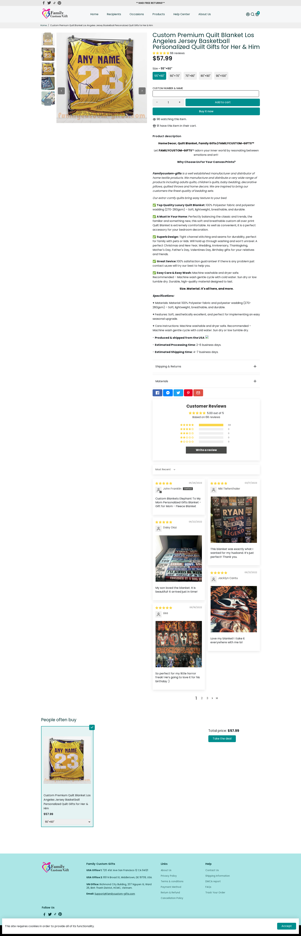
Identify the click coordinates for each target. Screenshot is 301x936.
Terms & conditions (172, 881)
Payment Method (171, 887)
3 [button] (207, 698)
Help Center (181, 14)
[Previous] (47, 36)
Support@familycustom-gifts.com (115, 893)
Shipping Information (217, 876)
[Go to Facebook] (44, 3)
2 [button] (202, 698)
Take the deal (222, 739)
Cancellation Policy (172, 898)
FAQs (208, 887)
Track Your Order (215, 892)
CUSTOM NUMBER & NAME (168, 88)
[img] (163, 483)
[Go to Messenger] (168, 392)
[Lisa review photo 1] (178, 644)
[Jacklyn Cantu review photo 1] (233, 609)
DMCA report (213, 881)
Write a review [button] (206, 450)
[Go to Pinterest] (59, 3)
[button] (161, 53)
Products (158, 14)
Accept (286, 926)
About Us (204, 14)
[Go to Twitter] (49, 3)
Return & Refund (170, 892)
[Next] (47, 102)
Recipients (114, 14)
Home (94, 14)
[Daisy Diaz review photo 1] (178, 558)
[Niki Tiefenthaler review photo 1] (233, 519)
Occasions (137, 14)
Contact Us (212, 870)
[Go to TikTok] (54, 3)
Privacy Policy (169, 876)
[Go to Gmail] (198, 392)
